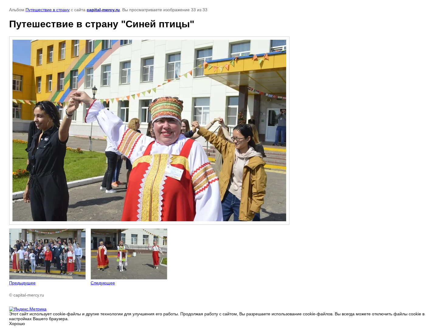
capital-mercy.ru (103, 9)
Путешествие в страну (48, 9)
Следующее (103, 282)
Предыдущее (22, 282)
